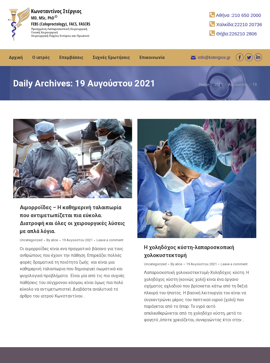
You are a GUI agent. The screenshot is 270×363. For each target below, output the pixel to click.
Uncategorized (31, 240)
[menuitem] (16, 57)
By (52, 240)
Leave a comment (110, 240)
